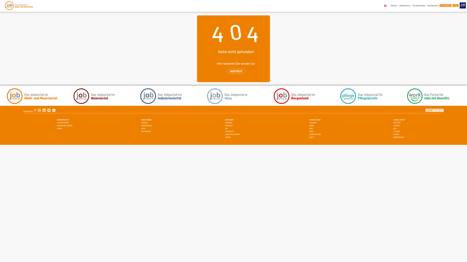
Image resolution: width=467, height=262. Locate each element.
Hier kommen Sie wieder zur (236, 63)
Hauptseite (236, 71)
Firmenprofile (404, 6)
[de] (385, 6)
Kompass (393, 6)
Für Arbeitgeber (418, 6)
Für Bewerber (432, 6)
